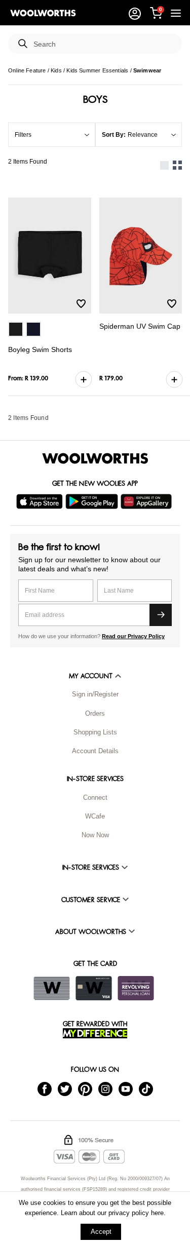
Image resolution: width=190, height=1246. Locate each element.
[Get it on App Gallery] (147, 501)
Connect (95, 797)
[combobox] (103, 44)
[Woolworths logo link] (43, 13)
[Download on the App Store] (40, 501)
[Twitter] (65, 1088)
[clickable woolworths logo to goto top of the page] (95, 458)
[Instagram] (105, 1088)
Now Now (95, 835)
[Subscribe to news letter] (160, 615)
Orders (95, 713)
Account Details (95, 751)
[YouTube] (126, 1088)
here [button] (157, 1213)
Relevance (143, 134)
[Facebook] (44, 1088)
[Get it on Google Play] (93, 501)
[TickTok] (146, 1088)
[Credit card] (93, 988)
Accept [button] (101, 1231)
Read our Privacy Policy (133, 636)
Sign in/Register (95, 694)
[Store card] (51, 988)
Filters (23, 134)
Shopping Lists (95, 732)
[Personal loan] (136, 988)
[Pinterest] (85, 1088)
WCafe (95, 816)
